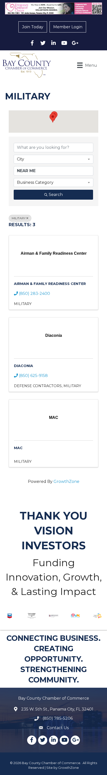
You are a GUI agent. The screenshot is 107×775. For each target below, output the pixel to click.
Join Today (32, 27)
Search (56, 194)
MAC (18, 448)
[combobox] (53, 159)
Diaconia (23, 366)
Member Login (67, 27)
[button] (53, 117)
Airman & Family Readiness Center (50, 283)
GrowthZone (66, 481)
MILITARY (19, 218)
